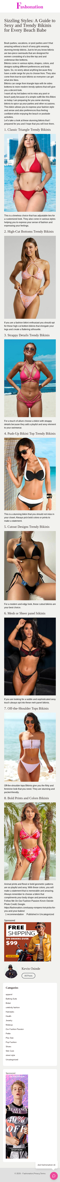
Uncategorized (46, 914)
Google (21, 904)
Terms (42, 1173)
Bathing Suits (11, 999)
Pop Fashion (11, 1042)
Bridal (8, 1003)
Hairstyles (10, 1012)
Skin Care (10, 1051)
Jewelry (9, 1020)
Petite (8, 1033)
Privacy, (37, 1173)
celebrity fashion (13, 1007)
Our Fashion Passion (15, 1029)
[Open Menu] (4, 6)
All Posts (28, 975)
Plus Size (10, 1038)
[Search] (55, 6)
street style (10, 1055)
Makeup (9, 1025)
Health (8, 1016)
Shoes (8, 1046)
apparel (9, 994)
